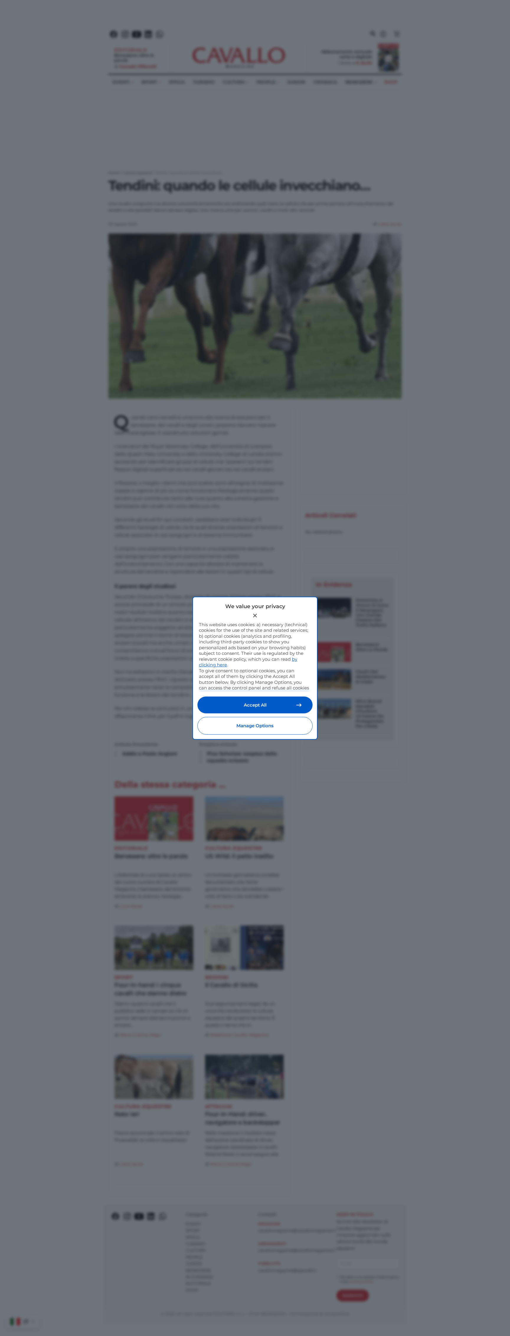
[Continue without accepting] (255, 615)
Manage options (255, 725)
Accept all (255, 705)
